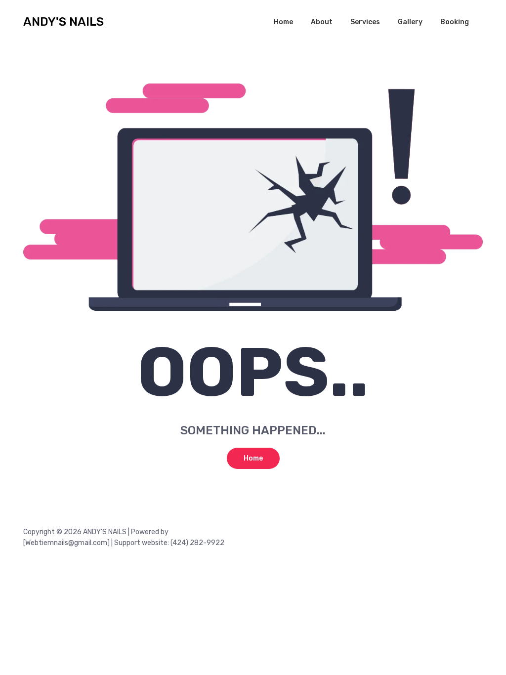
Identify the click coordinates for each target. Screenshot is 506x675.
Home (283, 22)
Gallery (410, 22)
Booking (454, 22)
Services (365, 22)
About (322, 22)
